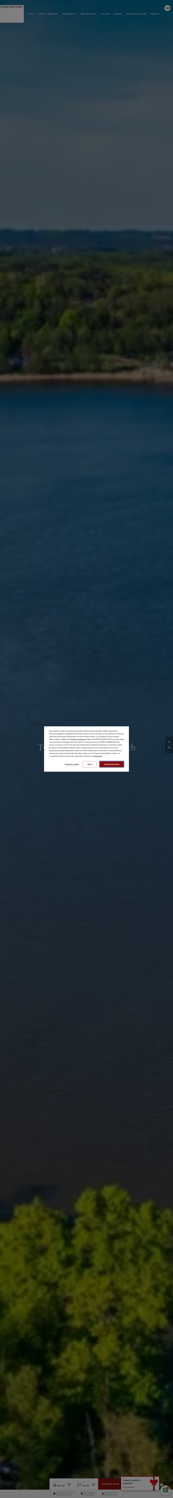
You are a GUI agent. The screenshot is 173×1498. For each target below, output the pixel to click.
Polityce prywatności (78, 739)
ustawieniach (97, 756)
